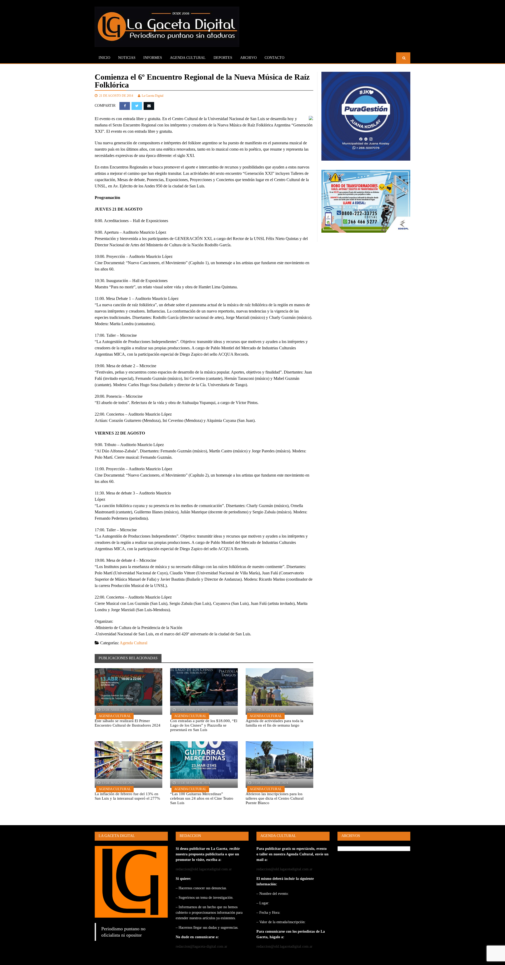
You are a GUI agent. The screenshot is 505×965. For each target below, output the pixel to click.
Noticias (126, 58)
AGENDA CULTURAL (188, 58)
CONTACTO (274, 58)
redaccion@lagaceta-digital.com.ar (201, 946)
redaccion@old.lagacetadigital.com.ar (204, 869)
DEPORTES (223, 58)
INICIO (104, 58)
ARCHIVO (248, 58)
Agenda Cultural (133, 643)
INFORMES (152, 58)
